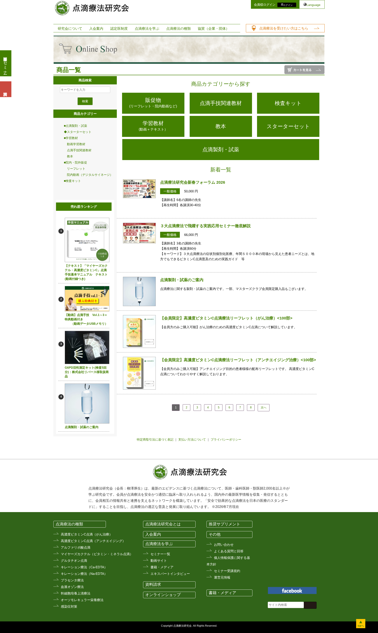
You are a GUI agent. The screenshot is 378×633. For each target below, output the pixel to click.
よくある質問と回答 (228, 551)
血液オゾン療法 (72, 587)
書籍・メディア (161, 567)
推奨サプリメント (224, 524)
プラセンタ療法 (72, 580)
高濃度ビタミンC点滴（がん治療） (86, 534)
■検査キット (72, 181)
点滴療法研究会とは (163, 524)
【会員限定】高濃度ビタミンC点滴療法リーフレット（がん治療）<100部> (226, 318)
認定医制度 (119, 28)
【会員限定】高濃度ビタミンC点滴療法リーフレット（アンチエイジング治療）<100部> (238, 360)
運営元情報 (222, 577)
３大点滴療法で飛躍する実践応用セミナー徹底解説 (205, 226)
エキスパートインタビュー (170, 573)
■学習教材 (71, 138)
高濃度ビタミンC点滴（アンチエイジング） (93, 541)
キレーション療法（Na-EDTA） (84, 573)
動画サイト (158, 560)
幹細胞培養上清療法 (75, 593)
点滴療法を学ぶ (147, 28)
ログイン (288, 4)
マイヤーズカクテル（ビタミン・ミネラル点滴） (97, 554)
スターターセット (288, 126)
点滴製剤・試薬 (220, 149)
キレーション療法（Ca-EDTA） (84, 567)
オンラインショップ (163, 595)
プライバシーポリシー (226, 439)
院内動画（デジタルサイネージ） (88, 174)
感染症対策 (69, 606)
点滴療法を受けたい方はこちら (283, 28)
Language (313, 5)
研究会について (70, 28)
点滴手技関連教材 (77, 150)
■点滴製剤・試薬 (75, 125)
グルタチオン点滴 (74, 560)
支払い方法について (192, 439)
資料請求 (153, 584)
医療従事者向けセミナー (5, 63)
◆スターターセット (77, 132)
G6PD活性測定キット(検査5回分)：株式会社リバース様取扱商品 (87, 372)
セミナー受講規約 (227, 571)
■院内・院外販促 (75, 162)
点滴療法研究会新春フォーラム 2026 (192, 182)
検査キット (288, 103)
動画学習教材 (74, 144)
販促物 (153, 102)
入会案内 (96, 28)
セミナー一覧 (160, 554)
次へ (263, 407)
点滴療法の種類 (178, 28)
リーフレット (74, 168)
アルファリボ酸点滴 (75, 547)
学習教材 (153, 125)
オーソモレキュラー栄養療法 (82, 600)
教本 (68, 156)
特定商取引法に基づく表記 (155, 439)
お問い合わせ (224, 544)
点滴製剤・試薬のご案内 (81, 427)
